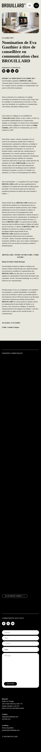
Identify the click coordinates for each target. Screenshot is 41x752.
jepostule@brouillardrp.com (11, 730)
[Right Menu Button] (36, 5)
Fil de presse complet (13, 596)
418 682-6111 (6, 719)
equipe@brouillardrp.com (10, 717)
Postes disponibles (7, 728)
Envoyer (10, 684)
